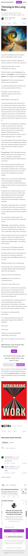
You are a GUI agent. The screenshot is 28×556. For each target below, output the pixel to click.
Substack (6, 552)
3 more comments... (6, 477)
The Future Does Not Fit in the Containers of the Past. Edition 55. (9, 492)
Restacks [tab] (11, 442)
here (24, 373)
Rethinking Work (14, 373)
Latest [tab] (7, 485)
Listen (24, 18)
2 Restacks (19, 426)
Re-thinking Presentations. (10, 489)
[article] (14, 493)
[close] (23, 503)
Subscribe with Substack (15, 536)
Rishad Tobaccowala (10, 17)
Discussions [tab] (13, 485)
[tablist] (8, 442)
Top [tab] (3, 485)
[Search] (25, 485)
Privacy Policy (19, 543)
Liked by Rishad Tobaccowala (12, 458)
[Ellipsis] (26, 457)
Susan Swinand (9, 457)
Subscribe (19, 2)
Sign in (24, 2)
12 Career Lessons (7, 500)
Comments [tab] (5, 442)
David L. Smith (8, 466)
